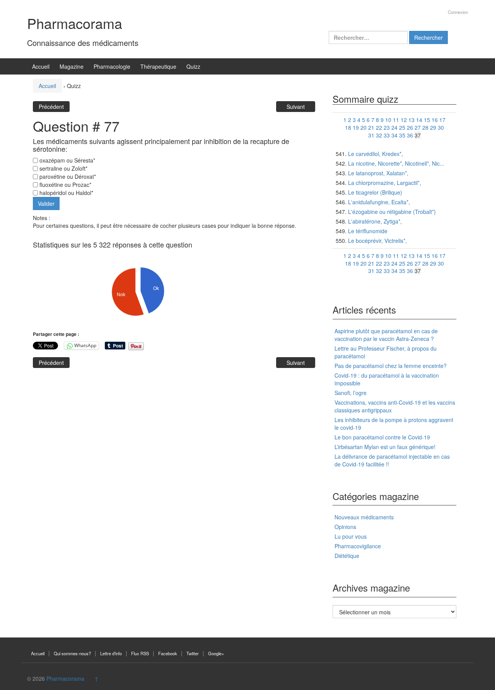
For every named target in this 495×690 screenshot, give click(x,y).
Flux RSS (140, 653)
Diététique (347, 555)
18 (348, 127)
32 (379, 135)
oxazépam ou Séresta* (66, 160)
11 (396, 120)
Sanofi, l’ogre (351, 393)
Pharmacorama (74, 23)
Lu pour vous (351, 536)
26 (410, 127)
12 (404, 120)
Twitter (192, 653)
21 (371, 127)
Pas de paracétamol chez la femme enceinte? (391, 366)
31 (371, 135)
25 (402, 127)
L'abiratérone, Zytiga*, (375, 221)
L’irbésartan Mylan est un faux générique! (385, 447)
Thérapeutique (158, 66)
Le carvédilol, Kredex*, (375, 154)
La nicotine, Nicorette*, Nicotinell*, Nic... (396, 163)
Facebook (167, 653)
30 (441, 127)
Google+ (216, 653)
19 (356, 127)
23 (387, 127)
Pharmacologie (112, 66)
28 (425, 127)
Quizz (193, 66)
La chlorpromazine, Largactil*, (384, 182)
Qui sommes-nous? (72, 653)
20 (363, 127)
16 (435, 120)
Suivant (296, 106)
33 (387, 135)
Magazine (72, 66)
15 (427, 120)
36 (410, 135)
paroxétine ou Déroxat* (67, 176)
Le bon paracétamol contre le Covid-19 (382, 437)
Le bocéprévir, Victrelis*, (377, 240)
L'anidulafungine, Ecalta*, (379, 202)
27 (418, 127)
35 (402, 135)
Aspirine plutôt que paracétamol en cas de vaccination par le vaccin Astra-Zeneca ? (386, 334)
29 (433, 127)
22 (379, 127)
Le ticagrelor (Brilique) (375, 192)
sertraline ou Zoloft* (62, 168)
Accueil (41, 66)
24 (394, 127)
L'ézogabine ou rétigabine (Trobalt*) (392, 211)
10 (388, 120)
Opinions (345, 527)
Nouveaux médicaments (364, 517)
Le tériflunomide (367, 231)
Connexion (458, 12)
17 (442, 120)
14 (419, 120)
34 (394, 135)
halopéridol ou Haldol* (65, 193)
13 (411, 120)
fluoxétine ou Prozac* (64, 184)
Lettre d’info (111, 653)
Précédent (51, 106)
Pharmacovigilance (358, 546)
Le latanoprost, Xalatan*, (378, 173)
